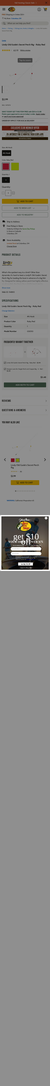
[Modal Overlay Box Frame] (25, 543)
